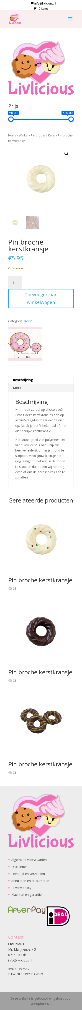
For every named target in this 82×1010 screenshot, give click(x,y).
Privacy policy (21, 888)
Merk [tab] (17, 388)
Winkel (23, 135)
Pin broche (38, 135)
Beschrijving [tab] (23, 380)
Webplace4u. (41, 1004)
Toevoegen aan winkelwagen (41, 298)
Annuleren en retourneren (30, 881)
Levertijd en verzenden (28, 874)
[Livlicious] (25, 345)
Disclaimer (19, 866)
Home (12, 135)
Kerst (51, 135)
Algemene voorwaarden (29, 859)
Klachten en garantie (26, 894)
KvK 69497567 (18, 969)
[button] (66, 154)
